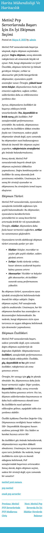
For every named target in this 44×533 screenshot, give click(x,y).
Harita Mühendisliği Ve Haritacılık (20, 5)
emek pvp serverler (11, 493)
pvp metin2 (7, 488)
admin (32, 39)
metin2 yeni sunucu (12, 482)
